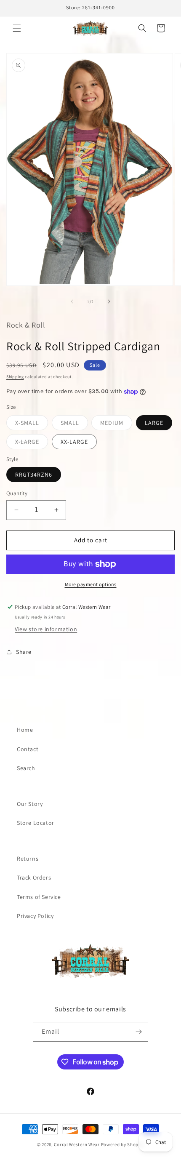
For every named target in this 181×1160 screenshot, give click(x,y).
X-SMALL (31, 424)
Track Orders (34, 877)
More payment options (91, 584)
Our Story (30, 804)
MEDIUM (116, 424)
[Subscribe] (138, 1032)
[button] (17, 28)
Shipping (15, 376)
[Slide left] (72, 301)
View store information (46, 629)
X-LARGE (31, 443)
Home (25, 729)
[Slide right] (109, 301)
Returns (27, 858)
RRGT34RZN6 (33, 474)
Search (26, 768)
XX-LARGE (74, 441)
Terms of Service (39, 897)
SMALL (74, 424)
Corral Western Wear (76, 1144)
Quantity (16, 493)
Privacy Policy (35, 916)
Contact (27, 749)
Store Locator (35, 823)
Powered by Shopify (122, 1144)
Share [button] (24, 652)
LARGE (154, 423)
